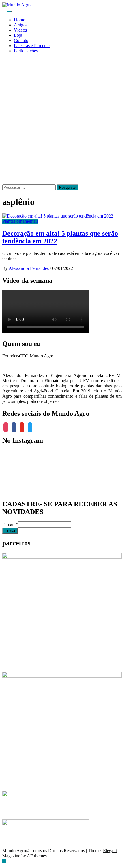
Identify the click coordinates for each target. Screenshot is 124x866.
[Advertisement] (62, 120)
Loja (18, 35)
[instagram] (5, 426)
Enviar (10, 530)
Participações (26, 50)
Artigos (20, 24)
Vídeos (20, 30)
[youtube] (22, 426)
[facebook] (14, 426)
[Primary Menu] (9, 11)
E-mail (10, 524)
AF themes (37, 855)
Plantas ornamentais (20, 221)
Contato (21, 40)
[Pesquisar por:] (29, 187)
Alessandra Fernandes (29, 268)
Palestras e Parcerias (32, 45)
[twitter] (30, 426)
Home (19, 19)
